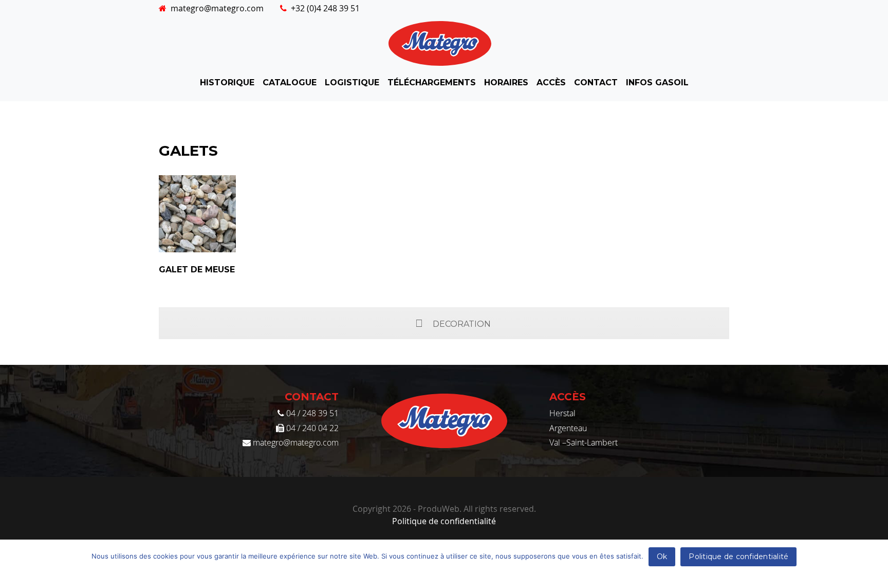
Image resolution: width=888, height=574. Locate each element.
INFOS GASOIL (657, 82)
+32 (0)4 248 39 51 (325, 8)
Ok (662, 556)
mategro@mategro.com (217, 8)
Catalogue (290, 82)
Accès (551, 82)
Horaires (506, 82)
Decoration (462, 324)
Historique (227, 82)
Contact (596, 82)
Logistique (352, 82)
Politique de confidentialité (444, 521)
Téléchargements (431, 82)
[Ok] (875, 557)
